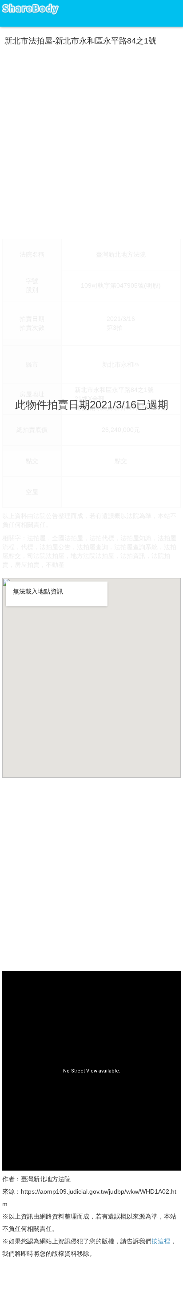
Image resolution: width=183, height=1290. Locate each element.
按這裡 (160, 1241)
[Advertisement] (91, 140)
